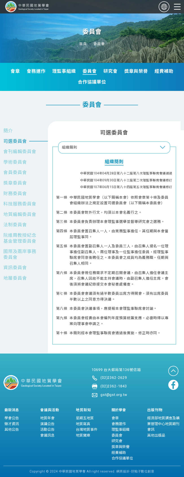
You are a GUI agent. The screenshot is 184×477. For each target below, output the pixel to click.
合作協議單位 (92, 82)
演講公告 (47, 424)
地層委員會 (15, 278)
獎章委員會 (15, 183)
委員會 (99, 44)
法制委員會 (15, 224)
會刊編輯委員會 (19, 151)
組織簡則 (69, 147)
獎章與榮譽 (136, 71)
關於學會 (119, 410)
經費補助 (164, 71)
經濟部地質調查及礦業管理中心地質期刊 (163, 421)
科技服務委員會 (19, 204)
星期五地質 (85, 418)
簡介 (8, 130)
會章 (15, 71)
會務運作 (36, 71)
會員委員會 (15, 172)
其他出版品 (156, 435)
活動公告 (47, 429)
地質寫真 (83, 424)
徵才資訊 (11, 424)
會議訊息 (47, 435)
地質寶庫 (83, 435)
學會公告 (11, 418)
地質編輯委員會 (19, 214)
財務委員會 (15, 193)
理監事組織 (64, 71)
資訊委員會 (15, 267)
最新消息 (11, 410)
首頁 (83, 44)
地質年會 (47, 418)
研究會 (110, 71)
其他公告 (11, 429)
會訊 (150, 429)
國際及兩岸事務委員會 (19, 254)
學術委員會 (15, 162)
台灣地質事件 (86, 429)
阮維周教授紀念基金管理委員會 (19, 238)
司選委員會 (15, 141)
